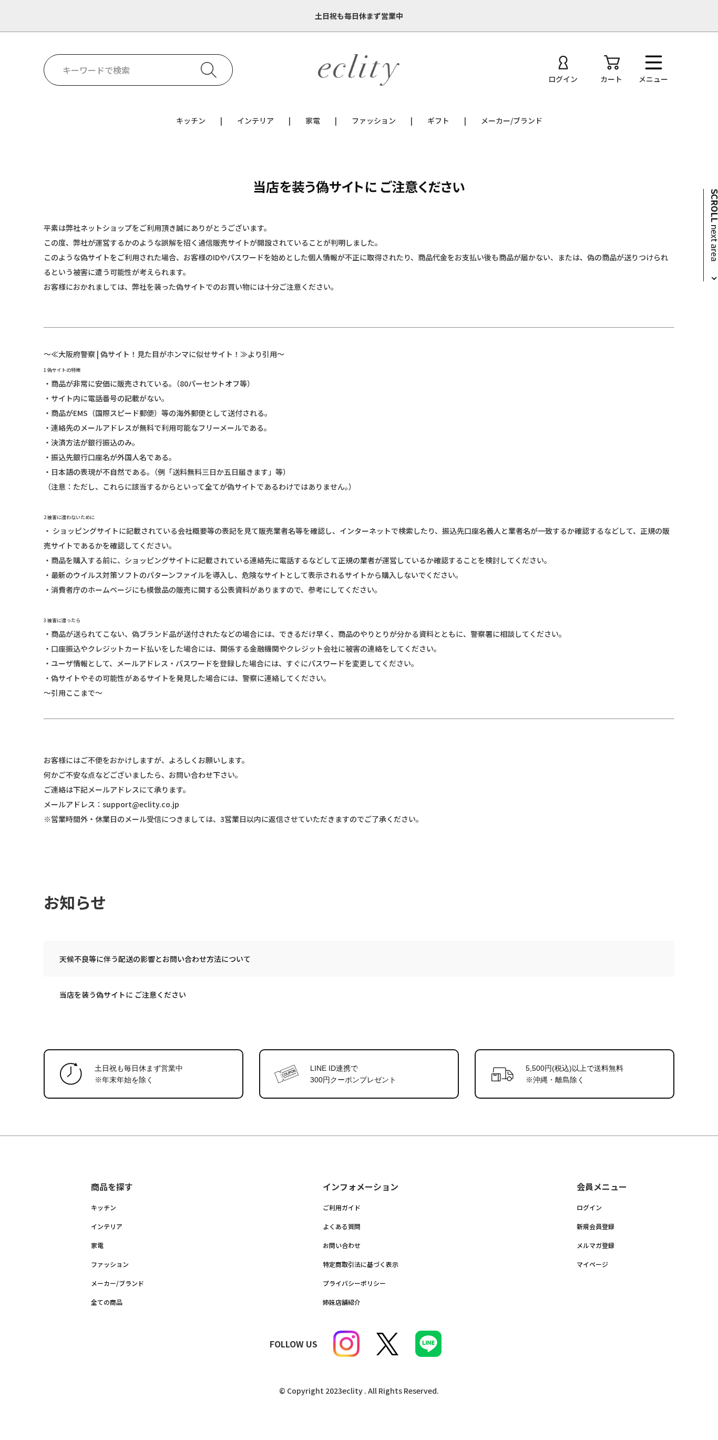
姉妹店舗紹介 (342, 1301)
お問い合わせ (342, 1245)
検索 (209, 70)
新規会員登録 (595, 1226)
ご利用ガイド (342, 1207)
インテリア (255, 120)
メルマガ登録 (595, 1245)
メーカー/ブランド (511, 120)
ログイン (589, 1207)
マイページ (592, 1264)
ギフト (438, 120)
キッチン (191, 120)
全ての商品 (106, 1301)
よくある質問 (342, 1226)
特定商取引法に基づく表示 (360, 1264)
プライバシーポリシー (354, 1283)
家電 (312, 120)
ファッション (374, 120)
